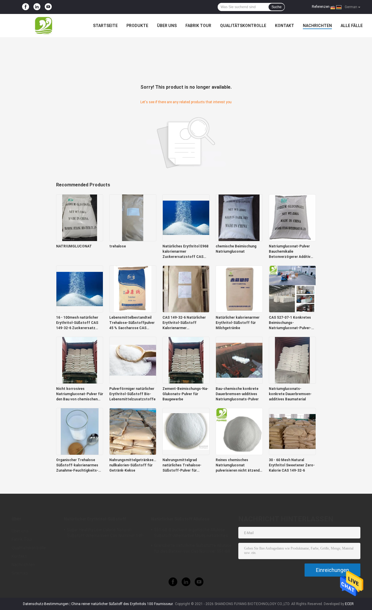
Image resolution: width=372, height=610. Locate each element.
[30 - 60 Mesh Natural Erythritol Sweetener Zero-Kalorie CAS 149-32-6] (292, 431)
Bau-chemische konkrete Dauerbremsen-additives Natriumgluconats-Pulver (237, 394)
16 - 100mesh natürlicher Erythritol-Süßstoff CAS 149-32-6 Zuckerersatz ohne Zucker (77, 323)
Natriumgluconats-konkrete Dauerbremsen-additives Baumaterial (290, 394)
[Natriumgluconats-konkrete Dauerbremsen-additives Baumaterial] (292, 360)
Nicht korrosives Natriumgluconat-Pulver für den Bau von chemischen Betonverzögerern (79, 394)
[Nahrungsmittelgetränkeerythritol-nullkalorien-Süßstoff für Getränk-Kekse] (133, 431)
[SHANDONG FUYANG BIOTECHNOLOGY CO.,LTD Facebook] (25, 7)
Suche (276, 7)
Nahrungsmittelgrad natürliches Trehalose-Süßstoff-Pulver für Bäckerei (181, 465)
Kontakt (284, 25)
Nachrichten (317, 25)
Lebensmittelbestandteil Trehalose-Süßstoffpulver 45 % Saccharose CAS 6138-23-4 (132, 323)
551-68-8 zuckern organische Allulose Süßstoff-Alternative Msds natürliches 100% (191, 533)
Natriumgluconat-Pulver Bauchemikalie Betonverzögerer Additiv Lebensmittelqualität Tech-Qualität (292, 251)
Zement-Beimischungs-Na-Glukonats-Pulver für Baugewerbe (185, 394)
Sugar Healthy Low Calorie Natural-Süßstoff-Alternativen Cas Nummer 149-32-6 (105, 533)
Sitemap (20, 573)
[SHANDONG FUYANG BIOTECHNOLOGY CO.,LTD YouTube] (48, 7)
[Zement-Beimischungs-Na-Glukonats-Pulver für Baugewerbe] (186, 360)
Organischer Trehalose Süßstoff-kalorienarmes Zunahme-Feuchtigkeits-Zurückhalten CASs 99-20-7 (79, 465)
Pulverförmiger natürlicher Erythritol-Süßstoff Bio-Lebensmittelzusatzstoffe (132, 394)
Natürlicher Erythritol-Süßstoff (95, 519)
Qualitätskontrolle (243, 25)
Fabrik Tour (198, 25)
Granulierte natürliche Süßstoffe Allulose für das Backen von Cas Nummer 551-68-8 (193, 549)
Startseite (105, 25)
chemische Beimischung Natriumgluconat (236, 249)
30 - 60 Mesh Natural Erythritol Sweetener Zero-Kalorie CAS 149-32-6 (292, 465)
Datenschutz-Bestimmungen (46, 604)
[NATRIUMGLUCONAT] (79, 217)
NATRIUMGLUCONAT (74, 246)
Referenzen (321, 7)
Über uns (167, 25)
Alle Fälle (352, 25)
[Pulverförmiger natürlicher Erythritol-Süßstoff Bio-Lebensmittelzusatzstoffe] (133, 360)
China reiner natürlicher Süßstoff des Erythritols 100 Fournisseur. (122, 604)
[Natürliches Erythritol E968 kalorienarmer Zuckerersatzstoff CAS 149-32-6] (186, 217)
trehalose (117, 246)
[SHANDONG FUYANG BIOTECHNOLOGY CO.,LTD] (44, 25)
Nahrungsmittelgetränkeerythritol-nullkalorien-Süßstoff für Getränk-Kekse (132, 465)
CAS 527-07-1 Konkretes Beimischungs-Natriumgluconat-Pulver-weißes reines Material (290, 323)
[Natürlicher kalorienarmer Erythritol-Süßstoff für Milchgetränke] (239, 289)
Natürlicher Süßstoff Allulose (180, 519)
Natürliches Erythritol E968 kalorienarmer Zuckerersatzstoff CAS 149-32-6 (185, 251)
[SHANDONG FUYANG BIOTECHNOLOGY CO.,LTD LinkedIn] (37, 7)
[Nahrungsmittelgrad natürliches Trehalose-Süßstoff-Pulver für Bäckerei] (186, 431)
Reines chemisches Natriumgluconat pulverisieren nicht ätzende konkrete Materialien (239, 465)
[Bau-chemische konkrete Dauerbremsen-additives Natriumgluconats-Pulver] (239, 360)
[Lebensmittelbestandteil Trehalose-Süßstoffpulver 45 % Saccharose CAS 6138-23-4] (133, 289)
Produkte (137, 25)
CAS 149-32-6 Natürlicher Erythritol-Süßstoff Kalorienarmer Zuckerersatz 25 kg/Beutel (185, 323)
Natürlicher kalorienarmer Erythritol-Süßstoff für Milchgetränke (238, 322)
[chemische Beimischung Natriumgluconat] (239, 217)
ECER (349, 604)
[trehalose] (133, 217)
